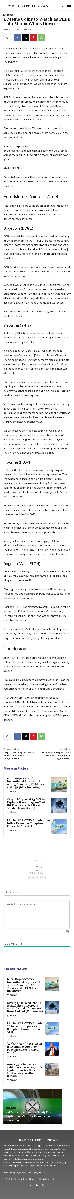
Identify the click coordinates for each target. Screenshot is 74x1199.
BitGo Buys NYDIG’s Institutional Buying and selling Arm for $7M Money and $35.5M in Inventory (25, 783)
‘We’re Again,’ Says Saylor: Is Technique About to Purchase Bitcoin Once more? (25, 1048)
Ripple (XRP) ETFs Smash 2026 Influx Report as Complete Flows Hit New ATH (28, 823)
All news (8, 15)
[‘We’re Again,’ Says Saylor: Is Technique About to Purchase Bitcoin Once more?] (52, 1049)
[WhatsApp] (41, 37)
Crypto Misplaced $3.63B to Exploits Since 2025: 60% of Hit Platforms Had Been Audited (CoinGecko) (26, 804)
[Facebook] (17, 37)
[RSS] (37, 1185)
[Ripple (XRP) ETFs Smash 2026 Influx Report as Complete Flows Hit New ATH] (59, 826)
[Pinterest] (33, 37)
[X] (25, 37)
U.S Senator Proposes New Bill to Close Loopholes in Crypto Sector (56, 755)
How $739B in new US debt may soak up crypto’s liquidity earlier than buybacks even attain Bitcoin (24, 1070)
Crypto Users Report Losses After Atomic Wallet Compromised (18, 755)
